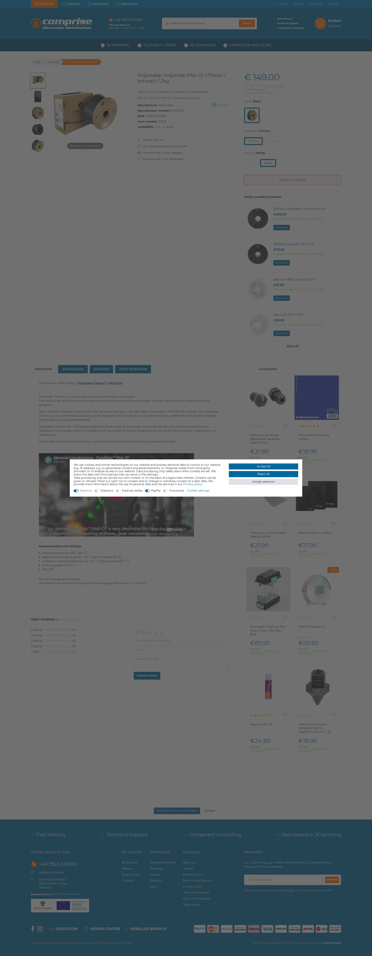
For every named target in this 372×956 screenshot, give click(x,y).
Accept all (263, 466)
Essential (86, 490)
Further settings (198, 490)
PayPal (155, 490)
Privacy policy (192, 484)
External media (132, 490)
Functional (176, 490)
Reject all (263, 474)
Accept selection (263, 481)
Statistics (107, 490)
